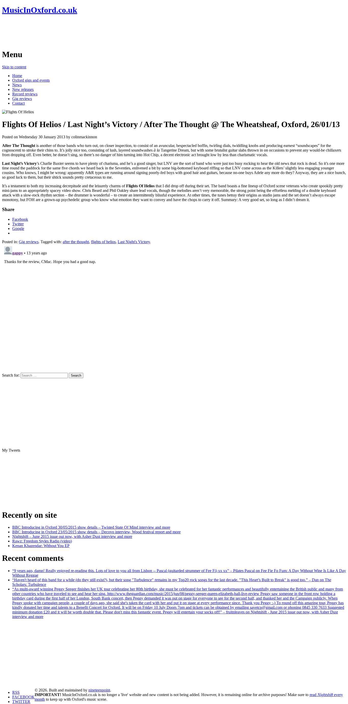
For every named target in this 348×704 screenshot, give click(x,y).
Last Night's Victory (134, 242)
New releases (23, 89)
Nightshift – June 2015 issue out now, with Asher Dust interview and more (72, 536)
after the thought (76, 242)
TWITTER (21, 701)
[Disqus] (174, 308)
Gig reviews (22, 98)
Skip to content (14, 67)
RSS (16, 692)
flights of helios (103, 242)
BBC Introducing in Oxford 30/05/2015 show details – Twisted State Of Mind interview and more (91, 527)
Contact (18, 103)
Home (17, 75)
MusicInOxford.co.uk (39, 10)
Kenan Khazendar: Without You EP (41, 546)
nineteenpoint (99, 690)
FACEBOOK (23, 697)
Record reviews (24, 94)
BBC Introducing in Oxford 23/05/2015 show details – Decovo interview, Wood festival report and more (96, 532)
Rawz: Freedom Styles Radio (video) (42, 541)
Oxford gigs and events (31, 80)
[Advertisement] (95, 31)
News (17, 85)
